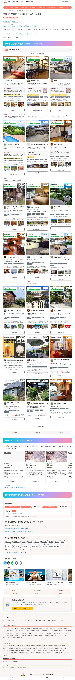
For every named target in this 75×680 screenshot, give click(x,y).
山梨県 (26, 630)
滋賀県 (18, 633)
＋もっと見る (44, 26)
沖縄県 (19, 637)
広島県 (6, 635)
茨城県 (48, 628)
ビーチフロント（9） (16, 544)
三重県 (12, 633)
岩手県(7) (17, 645)
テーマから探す (42, 7)
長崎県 (53, 635)
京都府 (24, 633)
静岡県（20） (7, 21)
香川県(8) (11, 652)
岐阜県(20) (63, 648)
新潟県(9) (30, 648)
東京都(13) (6, 648)
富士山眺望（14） (33, 544)
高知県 (35, 635)
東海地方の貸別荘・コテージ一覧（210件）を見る (18, 531)
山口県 (12, 635)
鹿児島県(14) (67, 652)
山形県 (35, 628)
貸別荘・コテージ (14, 7)
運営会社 (20, 667)
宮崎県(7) (61, 652)
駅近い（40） (7, 26)
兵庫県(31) (29, 650)
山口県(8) (5, 652)
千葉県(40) (68, 645)
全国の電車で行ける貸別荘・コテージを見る (16, 528)
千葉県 (6, 630)
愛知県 (68, 630)
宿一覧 (5, 37)
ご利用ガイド (13, 667)
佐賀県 (47, 635)
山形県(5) (33, 645)
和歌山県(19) (41, 650)
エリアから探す (32, 7)
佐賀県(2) (38, 652)
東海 (26, 506)
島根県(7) (53, 650)
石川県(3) (40, 648)
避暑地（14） (44, 541)
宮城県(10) (27, 645)
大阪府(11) (23, 650)
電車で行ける (28, 10)
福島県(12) (39, 645)
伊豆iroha (9, 465)
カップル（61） (43, 546)
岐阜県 (6, 633)
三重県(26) (6, 650)
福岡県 (41, 635)
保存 (23, 58)
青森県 (12, 628)
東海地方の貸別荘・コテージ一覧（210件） (23, 34)
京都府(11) (17, 650)
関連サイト (25, 667)
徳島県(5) (21, 652)
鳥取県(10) (47, 650)
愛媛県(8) (16, 652)
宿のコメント (11, 37)
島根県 (61, 633)
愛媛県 (23, 635)
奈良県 (42, 633)
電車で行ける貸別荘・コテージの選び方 (14, 487)
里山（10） (48, 544)
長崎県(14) (44, 652)
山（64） (51, 541)
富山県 (44, 630)
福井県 (56, 630)
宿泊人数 (37, 506)
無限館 (51, 465)
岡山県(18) (58, 650)
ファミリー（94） (26, 546)
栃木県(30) (50, 645)
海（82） (7, 544)
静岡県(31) (51, 648)
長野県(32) (24, 648)
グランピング (24, 7)
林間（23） (29, 26)
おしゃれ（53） (56, 544)
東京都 (12, 630)
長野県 (32, 630)
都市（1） (41, 544)
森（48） (23, 26)
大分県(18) (56, 652)
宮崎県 (6, 637)
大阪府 (30, 633)
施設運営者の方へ (67, 2)
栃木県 (54, 628)
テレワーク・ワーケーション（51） (13, 549)
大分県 (65, 635)
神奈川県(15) (12, 648)
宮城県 (29, 628)
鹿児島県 (13, 637)
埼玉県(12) (62, 645)
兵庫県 (36, 633)
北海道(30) (6, 645)
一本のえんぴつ (32, 465)
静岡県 (62, 630)
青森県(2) (11, 645)
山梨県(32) (18, 648)
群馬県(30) (56, 645)
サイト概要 (6, 667)
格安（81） (64, 544)
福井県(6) (46, 648)
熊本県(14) (50, 652)
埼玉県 (66, 628)
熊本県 (59, 635)
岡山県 (67, 633)
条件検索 (61, 7)
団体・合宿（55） (27, 549)
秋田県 (23, 628)
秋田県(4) (22, 645)
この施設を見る (13, 110)
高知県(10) (27, 652)
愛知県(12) (57, 648)
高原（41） (37, 26)
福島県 (41, 628)
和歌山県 (49, 633)
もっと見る (6, 478)
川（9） (62, 541)
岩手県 (17, 628)
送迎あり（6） (15, 26)
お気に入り (67, 7)
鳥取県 (55, 633)
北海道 (6, 628)
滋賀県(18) (12, 650)
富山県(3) (35, 648)
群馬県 (60, 628)
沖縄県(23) (5, 655)
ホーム (6, 7)
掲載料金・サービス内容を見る (22, 608)
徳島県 (29, 635)
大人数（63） (17, 546)
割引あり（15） (9, 546)
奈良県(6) (35, 650)
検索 (17, 37)
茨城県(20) (44, 645)
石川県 (50, 630)
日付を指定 (64, 506)
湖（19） (57, 541)
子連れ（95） (35, 546)
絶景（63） (25, 544)
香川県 (17, 635)
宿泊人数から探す (52, 7)
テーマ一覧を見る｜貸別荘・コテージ (15, 552)
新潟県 (38, 630)
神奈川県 (19, 630)
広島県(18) (64, 650)
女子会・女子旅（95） (54, 546)
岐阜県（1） (15, 21)
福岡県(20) (33, 652)
